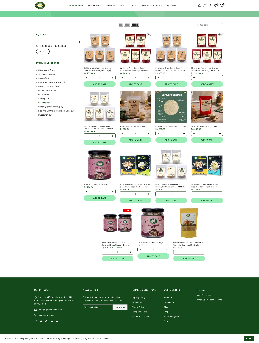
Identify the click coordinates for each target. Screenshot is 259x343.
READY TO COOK (128, 5)
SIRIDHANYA (94, 5)
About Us (168, 297)
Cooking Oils (45, 98)
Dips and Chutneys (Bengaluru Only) (56, 111)
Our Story (201, 290)
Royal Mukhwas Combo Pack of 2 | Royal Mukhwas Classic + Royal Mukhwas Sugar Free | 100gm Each (116, 245)
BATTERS (171, 5)
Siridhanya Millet (47, 74)
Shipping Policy (138, 297)
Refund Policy (138, 302)
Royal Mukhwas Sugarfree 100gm (98, 184)
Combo (43, 78)
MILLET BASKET (75, 5)
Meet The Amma (204, 295)
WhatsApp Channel (140, 316)
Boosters (44, 102)
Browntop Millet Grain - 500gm (132, 126)
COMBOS (110, 5)
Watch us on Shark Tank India (210, 300)
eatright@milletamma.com (50, 309)
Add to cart (99, 84)
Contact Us (169, 302)
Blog (166, 307)
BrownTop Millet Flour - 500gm (204, 126)
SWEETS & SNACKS (152, 5)
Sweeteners (45, 115)
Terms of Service (139, 312)
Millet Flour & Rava (48, 86)
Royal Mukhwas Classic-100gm (150, 243)
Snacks (43, 94)
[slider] (36, 42)
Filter (43, 51)
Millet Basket (46, 70)
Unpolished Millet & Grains (51, 82)
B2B (166, 321)
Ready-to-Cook (47, 90)
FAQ (166, 312)
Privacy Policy (138, 307)
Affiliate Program (171, 316)
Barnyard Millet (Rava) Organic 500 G (171, 126)
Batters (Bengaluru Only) (50, 107)
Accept (249, 338)
